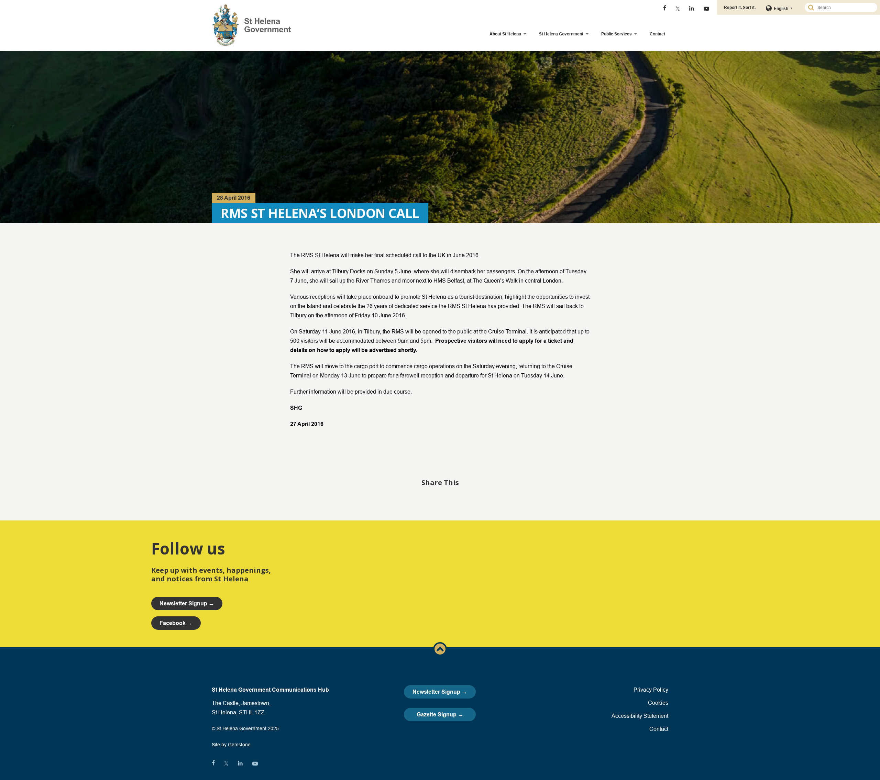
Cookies (658, 703)
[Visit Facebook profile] (664, 8)
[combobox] (844, 7)
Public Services (616, 33)
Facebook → (176, 623)
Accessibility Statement (640, 716)
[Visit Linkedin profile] (691, 8)
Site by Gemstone (231, 744)
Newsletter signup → (187, 603)
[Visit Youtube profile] (706, 8)
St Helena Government (561, 33)
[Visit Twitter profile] (678, 8)
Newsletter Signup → (439, 692)
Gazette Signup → (440, 714)
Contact (657, 33)
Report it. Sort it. (740, 7)
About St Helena (505, 33)
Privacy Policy (651, 689)
